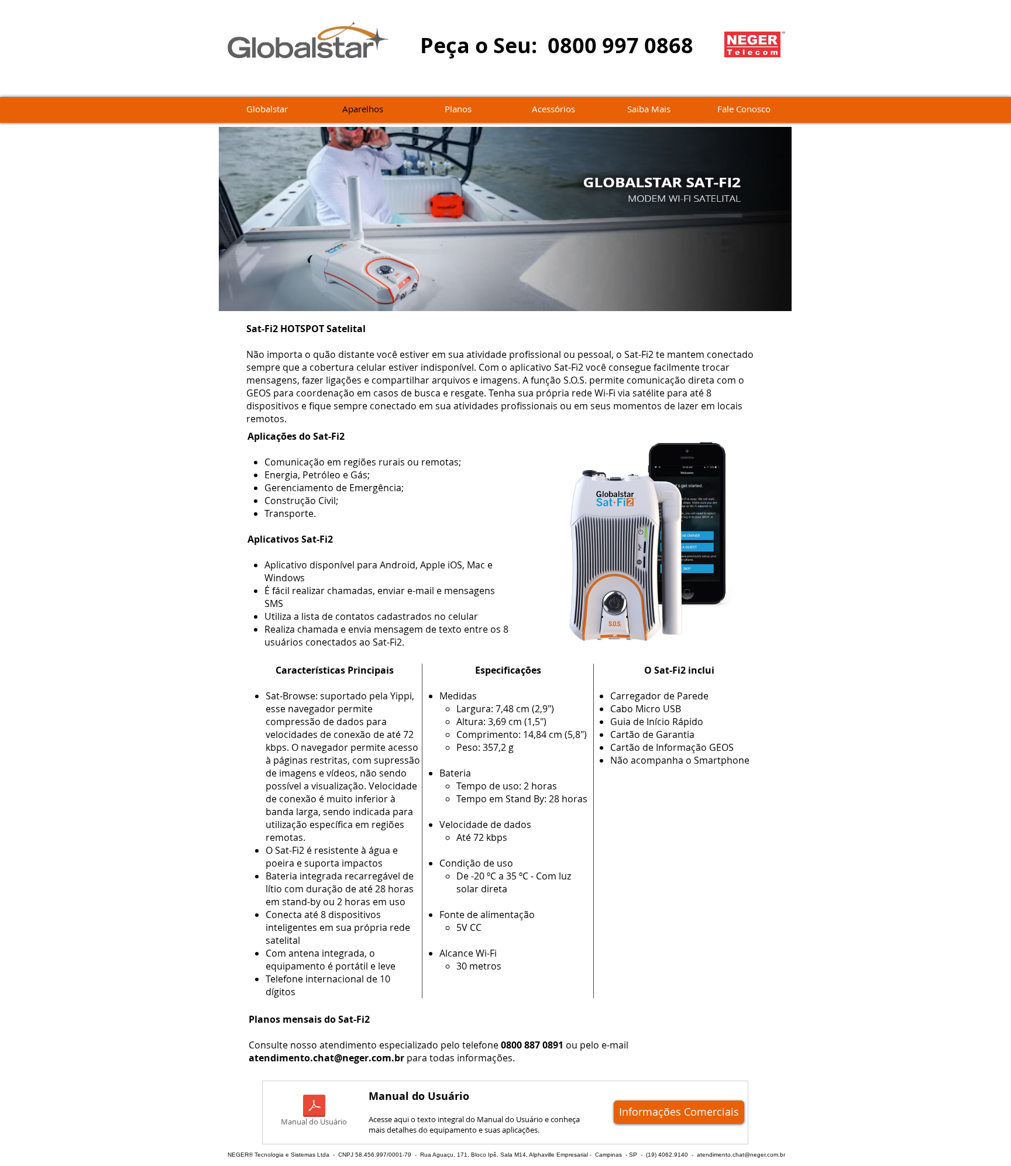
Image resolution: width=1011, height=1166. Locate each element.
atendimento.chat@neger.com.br (326, 1057)
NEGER (238, 1154)
